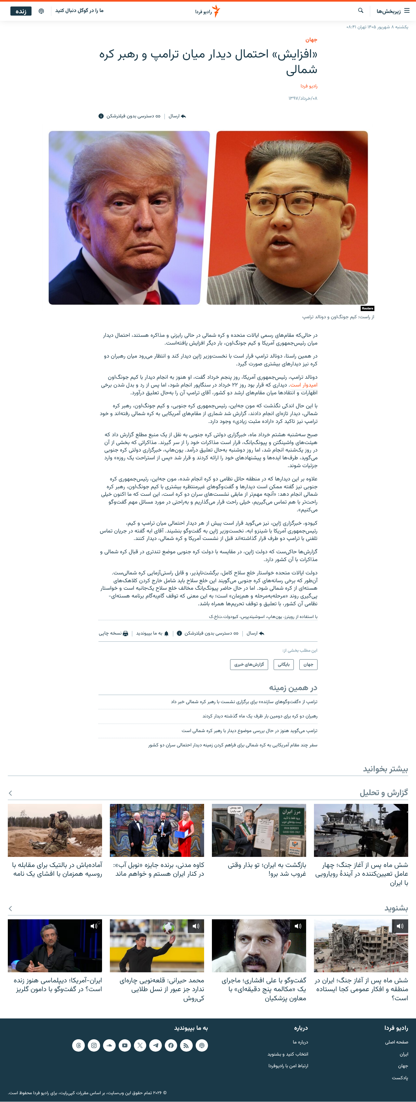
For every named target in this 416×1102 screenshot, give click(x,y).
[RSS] (186, 1045)
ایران (404, 1054)
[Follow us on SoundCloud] (109, 1045)
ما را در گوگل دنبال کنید (79, 11)
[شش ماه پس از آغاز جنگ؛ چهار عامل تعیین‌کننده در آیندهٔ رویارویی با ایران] (361, 830)
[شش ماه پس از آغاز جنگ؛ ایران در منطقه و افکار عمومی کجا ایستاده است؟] (361, 945)
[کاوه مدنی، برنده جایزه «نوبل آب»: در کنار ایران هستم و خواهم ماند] (157, 830)
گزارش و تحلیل (384, 793)
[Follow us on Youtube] (125, 1045)
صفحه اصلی (396, 1042)
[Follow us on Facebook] (171, 1045)
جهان (312, 40)
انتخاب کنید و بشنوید (287, 1054)
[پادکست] (41, 11)
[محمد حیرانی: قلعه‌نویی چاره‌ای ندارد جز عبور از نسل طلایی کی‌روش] (157, 945)
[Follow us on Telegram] (155, 1045)
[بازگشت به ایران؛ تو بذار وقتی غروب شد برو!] (259, 830)
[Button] (177, 116)
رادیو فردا (309, 86)
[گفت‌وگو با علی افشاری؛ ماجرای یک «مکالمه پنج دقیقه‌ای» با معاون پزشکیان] (259, 945)
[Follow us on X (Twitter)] (140, 1045)
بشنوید (396, 909)
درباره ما (300, 1042)
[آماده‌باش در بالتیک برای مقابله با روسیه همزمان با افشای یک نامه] (55, 830)
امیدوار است (304, 385)
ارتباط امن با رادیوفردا (288, 1066)
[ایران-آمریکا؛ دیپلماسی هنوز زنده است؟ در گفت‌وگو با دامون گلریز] (55, 945)
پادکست (400, 1078)
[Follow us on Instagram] (94, 1045)
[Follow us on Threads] (78, 1045)
